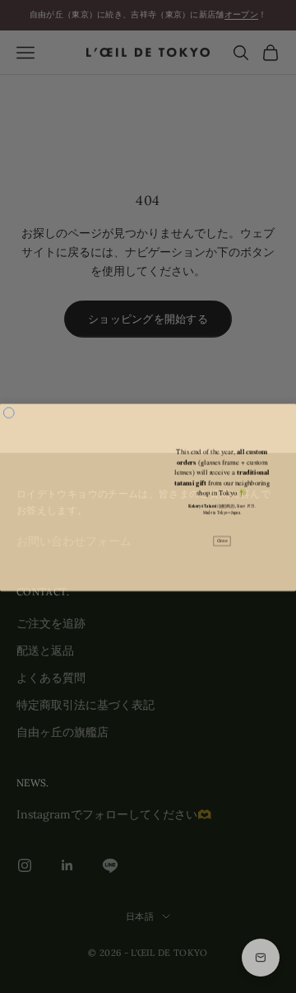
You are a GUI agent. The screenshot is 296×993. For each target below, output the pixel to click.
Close (222, 540)
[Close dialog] (8, 412)
